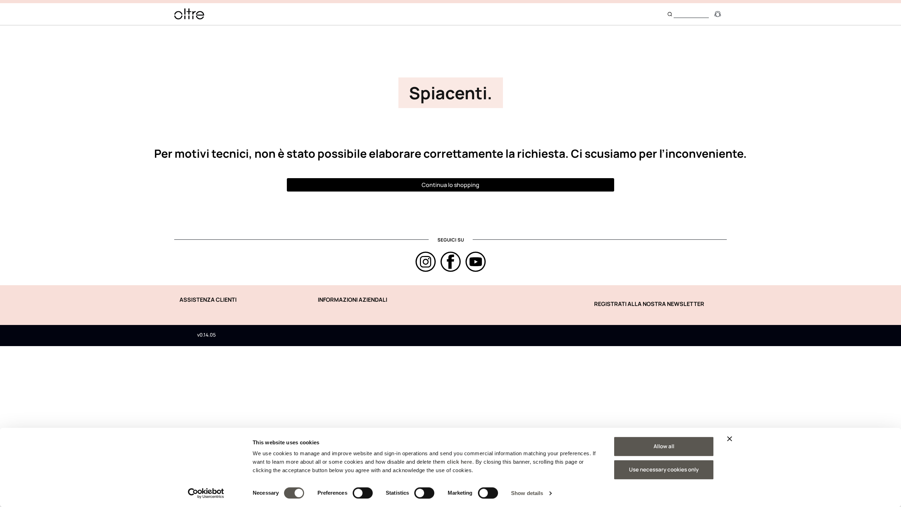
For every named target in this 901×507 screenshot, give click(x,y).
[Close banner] (729, 438)
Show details (527, 493)
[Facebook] (450, 262)
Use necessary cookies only (664, 469)
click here (459, 462)
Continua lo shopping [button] (450, 185)
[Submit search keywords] (670, 14)
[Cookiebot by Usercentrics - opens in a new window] (206, 493)
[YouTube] (475, 262)
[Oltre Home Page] (189, 13)
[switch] (363, 493)
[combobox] (691, 14)
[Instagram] (425, 262)
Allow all (664, 446)
